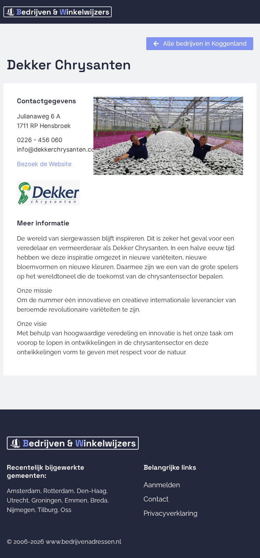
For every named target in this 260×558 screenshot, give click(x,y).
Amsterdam (23, 490)
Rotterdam (58, 490)
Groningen (46, 500)
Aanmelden (162, 485)
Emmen (76, 500)
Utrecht (17, 500)
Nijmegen (21, 509)
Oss (66, 509)
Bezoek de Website (44, 164)
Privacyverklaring (170, 513)
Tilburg (48, 509)
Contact (156, 499)
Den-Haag (91, 490)
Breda (98, 500)
